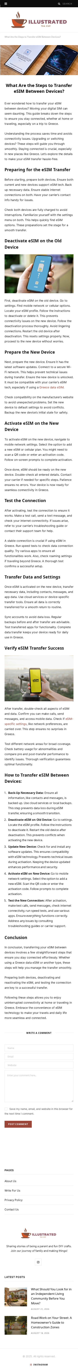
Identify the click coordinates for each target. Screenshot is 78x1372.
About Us (10, 1181)
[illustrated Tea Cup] (39, 20)
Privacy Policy (13, 1200)
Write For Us (12, 1190)
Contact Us (12, 1209)
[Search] (59, 4)
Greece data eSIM (51, 387)
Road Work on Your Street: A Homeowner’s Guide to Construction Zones (51, 1322)
